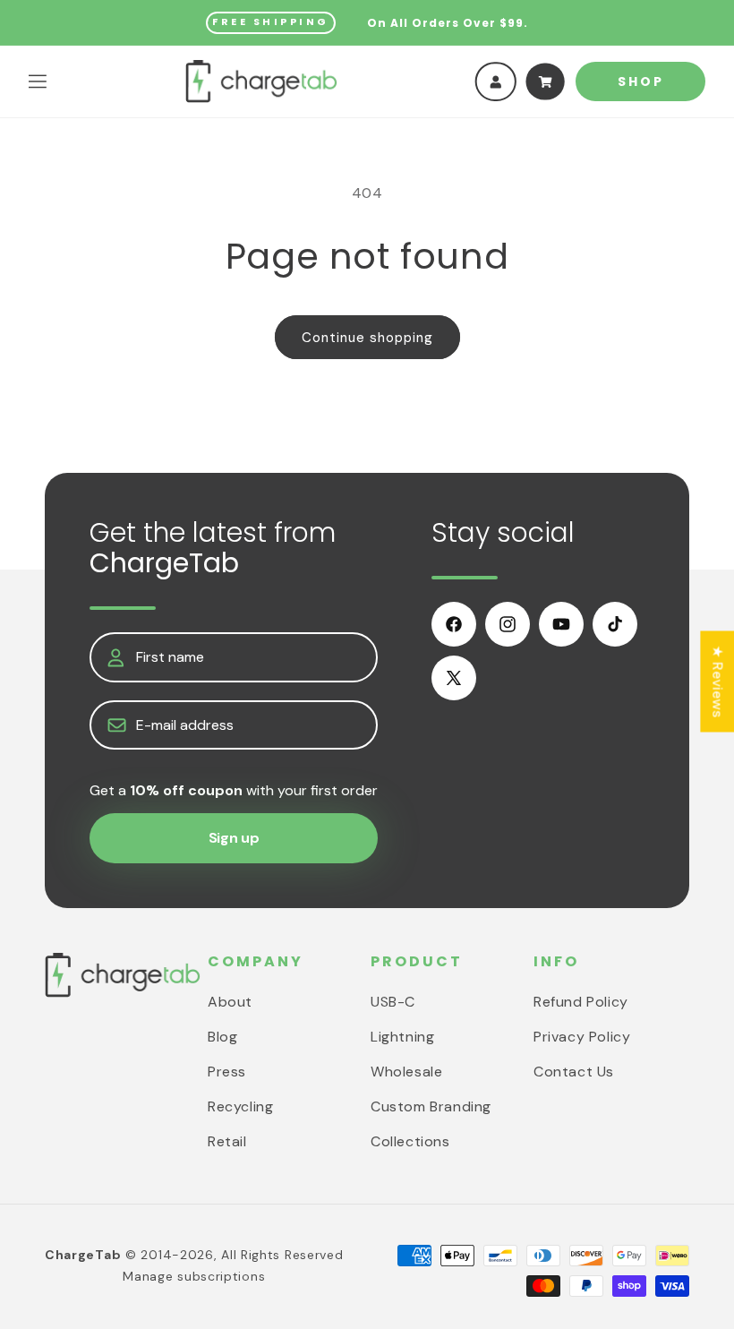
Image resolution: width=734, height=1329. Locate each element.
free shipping (270, 21)
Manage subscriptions (194, 1276)
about (230, 1002)
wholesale (406, 1071)
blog (222, 1036)
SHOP (641, 81)
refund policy (580, 1002)
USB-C (393, 1002)
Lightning (402, 1036)
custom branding (431, 1106)
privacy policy (581, 1036)
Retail (227, 1141)
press (227, 1071)
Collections (410, 1141)
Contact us (573, 1071)
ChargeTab (83, 1255)
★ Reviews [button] (717, 681)
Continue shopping (367, 338)
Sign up (234, 837)
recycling (240, 1106)
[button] (37, 81)
